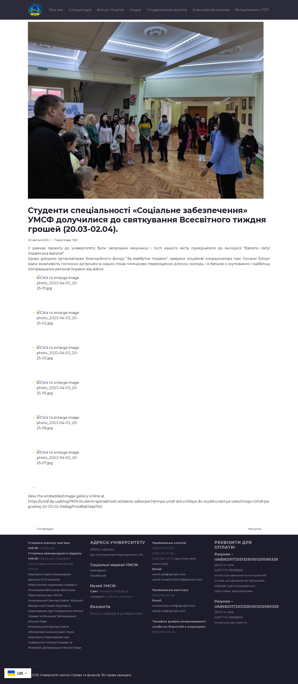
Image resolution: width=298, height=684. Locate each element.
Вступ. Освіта (110, 10)
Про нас (56, 10)
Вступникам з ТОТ (252, 10)
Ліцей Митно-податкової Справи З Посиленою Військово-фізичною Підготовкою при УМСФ (52, 590)
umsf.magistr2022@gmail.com (177, 579)
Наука (135, 10)
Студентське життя (167, 10)
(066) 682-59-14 (163, 558)
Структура (80, 10)
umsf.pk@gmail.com (169, 574)
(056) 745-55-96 (163, 595)
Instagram (63, 558)
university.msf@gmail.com (173, 605)
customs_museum (119, 596)
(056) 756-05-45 (163, 632)
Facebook (46, 548)
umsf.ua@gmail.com (168, 611)
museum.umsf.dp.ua (113, 591)
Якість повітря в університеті (116, 614)
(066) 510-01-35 (163, 548)
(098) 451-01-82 (163, 553)
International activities (211, 10)
